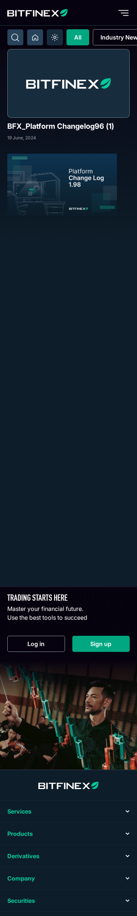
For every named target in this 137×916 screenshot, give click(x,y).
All (77, 37)
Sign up (110, 645)
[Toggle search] (15, 37)
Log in (46, 645)
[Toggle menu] (123, 12)
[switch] (55, 37)
